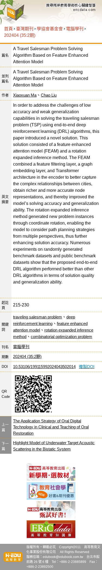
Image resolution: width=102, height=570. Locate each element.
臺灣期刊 (24, 28)
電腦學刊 (75, 28)
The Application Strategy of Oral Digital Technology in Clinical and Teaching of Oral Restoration (51, 427)
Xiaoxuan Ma (24, 95)
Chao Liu (49, 95)
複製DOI (86, 366)
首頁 (8, 28)
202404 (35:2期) (19, 35)
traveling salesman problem (37, 317)
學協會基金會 (50, 28)
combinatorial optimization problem (61, 336)
